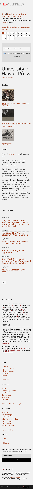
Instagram (17, 350)
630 (23, 311)
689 (12, 306)
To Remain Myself (7, 143)
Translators (5, 393)
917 (13, 307)
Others (17, 57)
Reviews (4, 441)
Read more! (5, 343)
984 (20, 306)
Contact (4, 375)
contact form (8, 352)
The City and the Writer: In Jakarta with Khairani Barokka (15, 234)
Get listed (5, 23)
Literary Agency (7, 395)
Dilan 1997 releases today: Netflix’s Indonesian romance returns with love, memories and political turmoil (16, 223)
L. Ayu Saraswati (8, 106)
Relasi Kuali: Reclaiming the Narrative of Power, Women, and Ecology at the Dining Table (16, 261)
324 (3, 307)
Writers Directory (21, 14)
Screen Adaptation (8, 426)
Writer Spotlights (7, 415)
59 (17, 316)
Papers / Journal (7, 421)
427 (22, 309)
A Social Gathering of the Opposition (13, 251)
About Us (5, 367)
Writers (19, 54)
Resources (5, 399)
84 (26, 314)
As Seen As (5, 373)
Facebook (10, 350)
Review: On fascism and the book (14, 270)
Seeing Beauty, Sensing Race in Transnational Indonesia (15, 104)
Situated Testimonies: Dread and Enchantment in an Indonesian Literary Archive (16, 124)
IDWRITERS (16, 3)
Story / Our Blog (7, 430)
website (11, 154)
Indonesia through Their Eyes (12, 404)
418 (22, 312)
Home (4, 14)
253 (10, 311)
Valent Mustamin (15, 477)
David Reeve (7, 145)
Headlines (10, 14)
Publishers (9, 77)
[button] (16, 487)
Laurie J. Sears (7, 126)
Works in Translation (9, 417)
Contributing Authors (14, 16)
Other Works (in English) (10, 419)
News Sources (6, 397)
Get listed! (5, 380)
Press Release (6, 423)
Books (4, 16)
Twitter (4, 156)
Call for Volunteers (8, 371)
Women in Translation (9, 27)
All (2, 33)
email (23, 348)
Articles (27, 54)
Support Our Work (8, 369)
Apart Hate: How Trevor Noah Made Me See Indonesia (15, 242)
